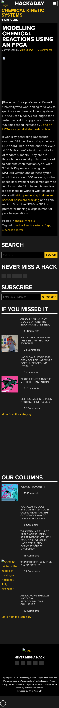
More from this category (16, 414)
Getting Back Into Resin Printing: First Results (36, 400)
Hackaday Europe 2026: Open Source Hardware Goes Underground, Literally (36, 362)
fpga (47, 225)
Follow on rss (19, 276)
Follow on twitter (9, 276)
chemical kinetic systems (28, 225)
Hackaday (29, 3)
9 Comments (44, 50)
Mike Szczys (26, 50)
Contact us (25, 276)
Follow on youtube (14, 276)
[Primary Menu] (54, 3)
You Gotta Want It (32, 487)
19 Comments (31, 331)
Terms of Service (16, 684)
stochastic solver (12, 230)
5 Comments (30, 525)
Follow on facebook (4, 276)
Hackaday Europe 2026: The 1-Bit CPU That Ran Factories (35, 340)
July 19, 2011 (9, 50)
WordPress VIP (35, 691)
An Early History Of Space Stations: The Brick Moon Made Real (35, 321)
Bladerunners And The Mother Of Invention (35, 381)
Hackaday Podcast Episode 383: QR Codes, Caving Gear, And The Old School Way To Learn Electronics (35, 512)
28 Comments (31, 571)
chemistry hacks (25, 220)
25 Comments (31, 408)
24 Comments (31, 349)
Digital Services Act (34, 684)
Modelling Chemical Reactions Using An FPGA (27, 36)
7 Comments (30, 372)
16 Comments (31, 493)
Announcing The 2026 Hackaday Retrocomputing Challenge (34, 600)
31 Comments (31, 388)
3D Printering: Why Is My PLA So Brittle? (36, 564)
